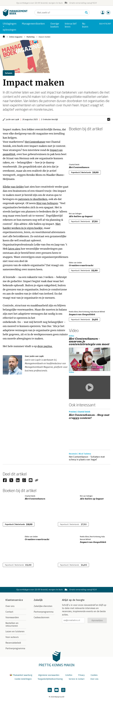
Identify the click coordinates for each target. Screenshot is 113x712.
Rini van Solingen (47, 203)
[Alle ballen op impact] (78, 196)
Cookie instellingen (23, 679)
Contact (9, 611)
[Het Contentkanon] (78, 146)
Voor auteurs (12, 637)
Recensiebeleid (13, 642)
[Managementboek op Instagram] (63, 690)
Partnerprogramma (15, 648)
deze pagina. (45, 346)
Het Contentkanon (79, 167)
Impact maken (44, 37)
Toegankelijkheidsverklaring (50, 679)
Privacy (81, 675)
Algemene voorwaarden (48, 675)
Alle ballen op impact (81, 216)
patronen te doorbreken (32, 199)
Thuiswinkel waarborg (22, 675)
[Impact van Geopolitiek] (78, 294)
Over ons (10, 606)
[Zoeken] (86, 12)
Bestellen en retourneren (12, 624)
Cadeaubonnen (41, 617)
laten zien (14, 248)
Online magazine (15, 37)
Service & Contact (76, 679)
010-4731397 (105, 23)
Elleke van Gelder (13, 186)
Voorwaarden (12, 617)
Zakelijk (38, 600)
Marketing (31, 37)
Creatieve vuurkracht (81, 265)
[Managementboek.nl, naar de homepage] (15, 15)
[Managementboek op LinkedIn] (50, 690)
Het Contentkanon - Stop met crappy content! (89, 417)
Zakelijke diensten (43, 606)
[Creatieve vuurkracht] (78, 245)
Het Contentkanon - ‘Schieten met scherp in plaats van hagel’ (87, 458)
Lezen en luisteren (15, 631)
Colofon (68, 675)
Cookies (94, 675)
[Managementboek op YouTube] (56, 690)
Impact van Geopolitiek (82, 314)
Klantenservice (14, 600)
